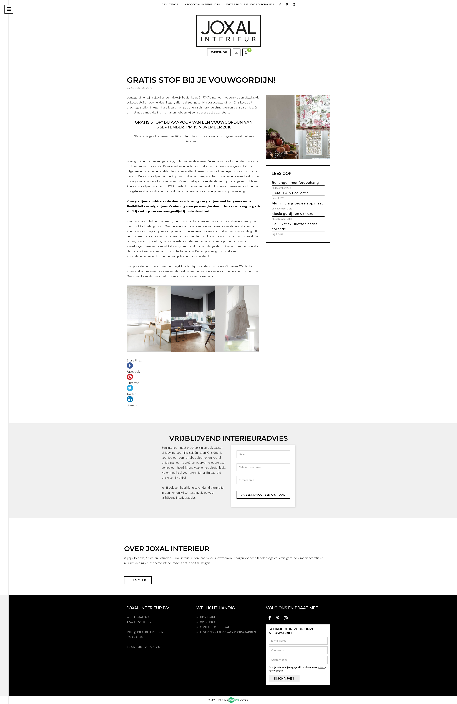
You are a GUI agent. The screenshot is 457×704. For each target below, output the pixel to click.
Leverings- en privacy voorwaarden (228, 632)
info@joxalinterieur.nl (202, 4)
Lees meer (138, 580)
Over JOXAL (208, 622)
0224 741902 (170, 4)
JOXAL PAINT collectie (290, 193)
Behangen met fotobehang (295, 183)
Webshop (219, 52)
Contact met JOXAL (215, 627)
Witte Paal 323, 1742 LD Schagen (250, 4)
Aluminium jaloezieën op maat (297, 203)
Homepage (208, 617)
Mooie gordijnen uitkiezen (294, 214)
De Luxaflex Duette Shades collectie (294, 226)
